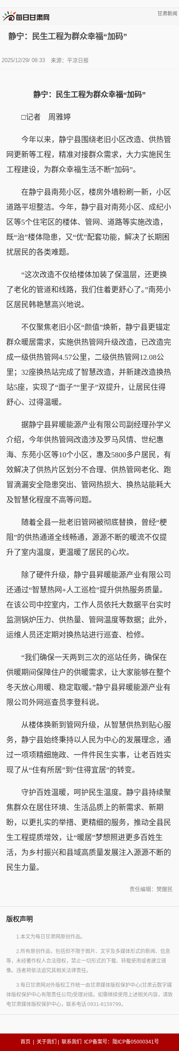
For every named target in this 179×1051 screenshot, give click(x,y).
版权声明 (19, 919)
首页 (25, 1042)
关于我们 (47, 1042)
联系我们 (72, 1042)
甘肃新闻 (167, 14)
